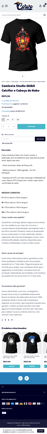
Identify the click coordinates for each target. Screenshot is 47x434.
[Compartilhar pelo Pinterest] (12, 320)
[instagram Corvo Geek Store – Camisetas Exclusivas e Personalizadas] (20, 378)
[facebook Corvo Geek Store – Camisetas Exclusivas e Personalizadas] (26, 378)
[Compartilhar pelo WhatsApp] (2, 320)
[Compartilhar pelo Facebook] (5, 320)
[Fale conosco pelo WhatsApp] (6, 6)
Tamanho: (5, 116)
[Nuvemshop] (23, 425)
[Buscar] (44, 15)
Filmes (8, 81)
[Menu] (3, 6)
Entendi (40, 431)
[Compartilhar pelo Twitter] (8, 320)
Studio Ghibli (14, 81)
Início (3, 81)
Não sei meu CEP (7, 143)
